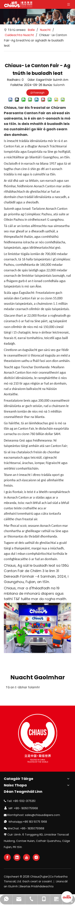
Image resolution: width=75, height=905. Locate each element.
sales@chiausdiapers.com (42, 815)
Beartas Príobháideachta (36, 886)
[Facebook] (7, 857)
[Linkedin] (16, 857)
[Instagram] (36, 857)
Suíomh (59, 85)
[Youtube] (26, 857)
